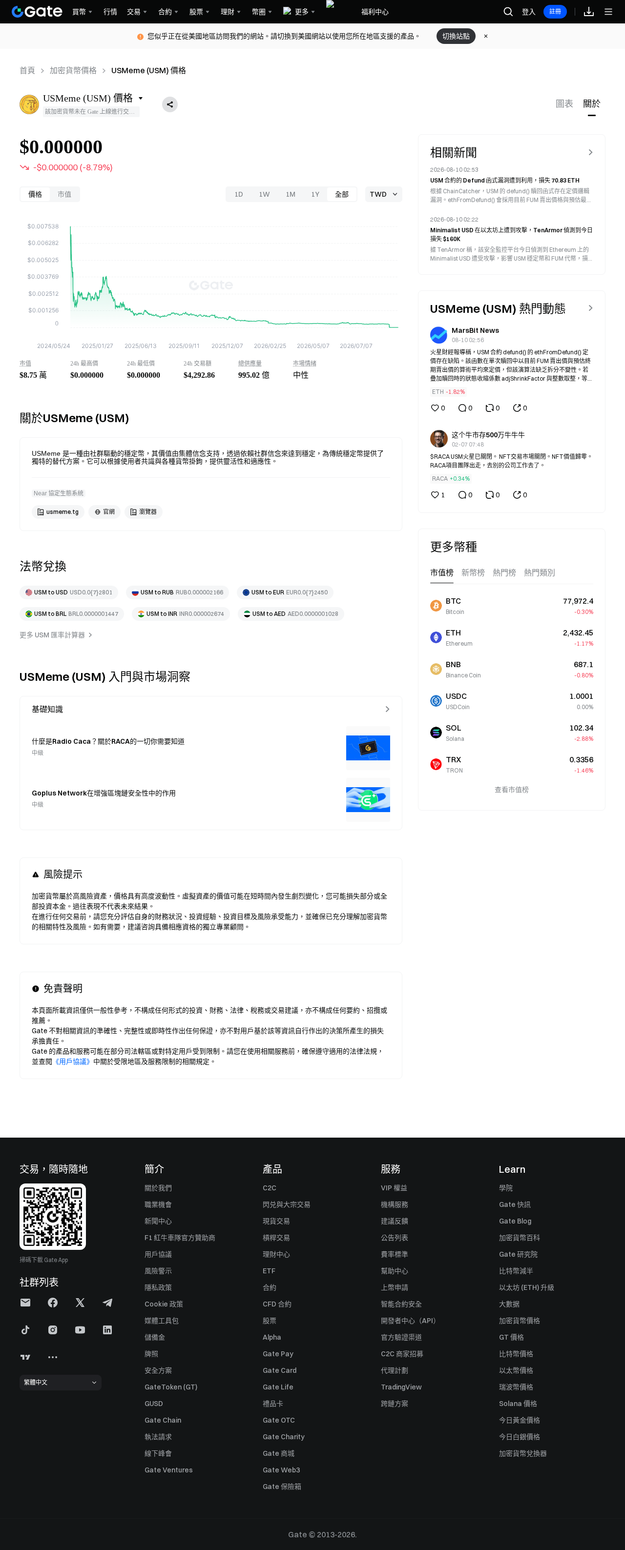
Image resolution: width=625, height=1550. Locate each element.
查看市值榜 (512, 789)
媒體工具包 (162, 1320)
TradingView (401, 1387)
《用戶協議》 (72, 1061)
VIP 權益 (394, 1187)
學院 (506, 1187)
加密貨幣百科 (519, 1237)
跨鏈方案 (394, 1403)
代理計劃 (394, 1370)
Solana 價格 (518, 1403)
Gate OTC (279, 1420)
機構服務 (394, 1204)
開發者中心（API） (410, 1320)
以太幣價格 (516, 1370)
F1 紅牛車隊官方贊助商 (180, 1237)
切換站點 (456, 36)
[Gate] (37, 12)
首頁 (27, 70)
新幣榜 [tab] (473, 572)
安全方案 (158, 1370)
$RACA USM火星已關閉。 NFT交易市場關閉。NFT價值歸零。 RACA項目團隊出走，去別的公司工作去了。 (511, 460)
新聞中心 (158, 1221)
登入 (529, 12)
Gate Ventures (169, 1470)
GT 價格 (511, 1337)
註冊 (555, 11)
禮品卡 (273, 1403)
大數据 (509, 1304)
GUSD (154, 1403)
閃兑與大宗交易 (287, 1204)
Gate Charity (284, 1436)
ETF (269, 1270)
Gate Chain (163, 1420)
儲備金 (155, 1337)
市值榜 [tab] (442, 572)
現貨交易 (276, 1221)
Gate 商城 (278, 1453)
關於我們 (158, 1187)
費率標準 (394, 1254)
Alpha (272, 1337)
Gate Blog (515, 1221)
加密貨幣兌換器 (523, 1453)
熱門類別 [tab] (539, 572)
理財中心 (276, 1254)
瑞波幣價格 (516, 1387)
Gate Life (278, 1387)
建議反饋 (394, 1221)
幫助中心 (394, 1270)
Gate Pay (278, 1353)
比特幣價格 (516, 1353)
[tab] (564, 104)
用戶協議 (158, 1254)
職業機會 (158, 1204)
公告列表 (394, 1237)
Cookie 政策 (164, 1304)
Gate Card (279, 1370)
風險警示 (158, 1270)
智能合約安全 (401, 1304)
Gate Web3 (281, 1470)
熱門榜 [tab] (504, 572)
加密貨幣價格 (73, 70)
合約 (269, 1287)
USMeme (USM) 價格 (148, 70)
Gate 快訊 (515, 1204)
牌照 (151, 1353)
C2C (269, 1187)
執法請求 (158, 1436)
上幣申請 (394, 1287)
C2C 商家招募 (402, 1353)
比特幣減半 (516, 1270)
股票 (269, 1320)
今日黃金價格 (519, 1420)
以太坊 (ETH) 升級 (526, 1287)
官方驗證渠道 (401, 1337)
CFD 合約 (277, 1304)
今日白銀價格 (519, 1436)
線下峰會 (158, 1453)
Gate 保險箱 (282, 1486)
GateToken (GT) (171, 1387)
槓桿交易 (276, 1237)
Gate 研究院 (518, 1254)
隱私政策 (158, 1287)
